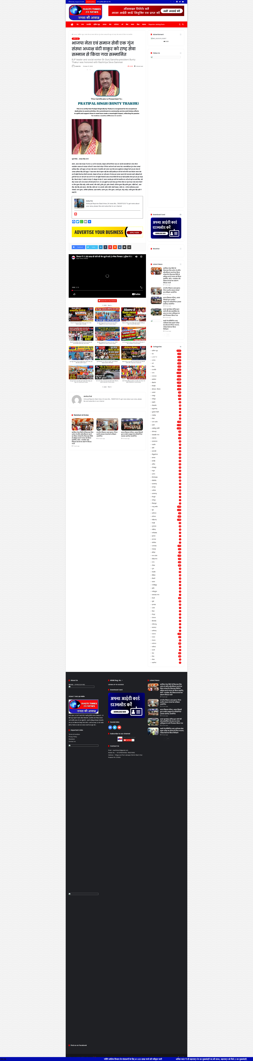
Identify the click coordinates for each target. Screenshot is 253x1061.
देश (77, 24)
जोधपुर (154, 399)
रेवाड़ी (153, 523)
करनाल (154, 539)
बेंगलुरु (153, 614)
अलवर (153, 392)
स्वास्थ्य (144, 24)
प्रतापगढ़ (154, 484)
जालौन (154, 444)
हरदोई (153, 461)
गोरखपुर (154, 467)
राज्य (82, 24)
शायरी (153, 650)
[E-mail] (75, 215)
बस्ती (153, 425)
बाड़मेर (153, 402)
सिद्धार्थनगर (155, 454)
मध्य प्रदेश (154, 555)
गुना (153, 569)
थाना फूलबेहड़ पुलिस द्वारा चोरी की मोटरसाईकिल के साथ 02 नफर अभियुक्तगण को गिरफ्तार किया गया (171, 312)
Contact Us (72, 741)
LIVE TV (154, 357)
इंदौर (153, 588)
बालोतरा (154, 379)
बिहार (153, 611)
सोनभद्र (154, 431)
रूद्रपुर (154, 549)
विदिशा (153, 575)
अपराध (104, 24)
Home (75, 34)
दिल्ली (153, 598)
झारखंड (154, 604)
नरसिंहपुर (154, 585)
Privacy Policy (73, 736)
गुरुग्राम (154, 526)
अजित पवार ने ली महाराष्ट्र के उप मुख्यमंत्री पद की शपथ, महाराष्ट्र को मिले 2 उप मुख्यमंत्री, (122, 1059)
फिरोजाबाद (155, 477)
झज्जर (153, 536)
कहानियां (154, 662)
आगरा (153, 474)
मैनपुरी (153, 497)
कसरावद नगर (155, 595)
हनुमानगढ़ (154, 409)
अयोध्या (154, 490)
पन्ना (153, 562)
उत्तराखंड (154, 546)
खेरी (153, 448)
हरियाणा (154, 516)
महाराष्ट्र (154, 627)
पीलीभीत (154, 480)
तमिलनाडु (154, 624)
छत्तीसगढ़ (154, 630)
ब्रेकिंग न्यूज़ (97, 24)
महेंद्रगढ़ (154, 520)
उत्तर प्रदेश (155, 422)
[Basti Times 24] (85, 12)
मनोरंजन (116, 24)
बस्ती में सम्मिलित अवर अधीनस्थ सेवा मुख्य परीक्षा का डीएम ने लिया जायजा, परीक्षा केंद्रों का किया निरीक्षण (121, 1)
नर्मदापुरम (154, 591)
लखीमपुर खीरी (156, 428)
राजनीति (88, 24)
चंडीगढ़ (154, 529)
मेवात (153, 418)
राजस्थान (154, 376)
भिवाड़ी (153, 386)
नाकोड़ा (154, 415)
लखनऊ (154, 438)
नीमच (153, 565)
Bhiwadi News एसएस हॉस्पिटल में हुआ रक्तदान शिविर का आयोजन (200, 1059)
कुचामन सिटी (155, 412)
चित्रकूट (154, 503)
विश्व (127, 24)
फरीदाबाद (154, 533)
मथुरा (153, 471)
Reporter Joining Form (156, 24)
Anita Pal (77, 66)
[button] (110, 305)
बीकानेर (154, 382)
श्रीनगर (154, 513)
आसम (153, 608)
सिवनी (153, 578)
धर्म (122, 24)
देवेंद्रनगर (154, 559)
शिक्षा (138, 24)
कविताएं (154, 646)
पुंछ (153, 510)
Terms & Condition (74, 734)
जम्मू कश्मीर (155, 506)
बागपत (153, 458)
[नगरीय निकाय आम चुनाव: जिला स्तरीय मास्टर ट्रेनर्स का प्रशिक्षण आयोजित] (107, 424)
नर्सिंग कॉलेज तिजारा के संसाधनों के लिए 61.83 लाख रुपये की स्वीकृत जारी (44, 1059)
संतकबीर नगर (155, 435)
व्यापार (132, 24)
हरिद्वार (153, 552)
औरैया (153, 464)
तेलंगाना (154, 617)
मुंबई (153, 601)
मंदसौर (154, 572)
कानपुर (154, 487)
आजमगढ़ (154, 493)
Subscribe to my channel (108, 300)
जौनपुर (154, 500)
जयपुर (153, 396)
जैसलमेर (154, 405)
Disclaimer (72, 739)
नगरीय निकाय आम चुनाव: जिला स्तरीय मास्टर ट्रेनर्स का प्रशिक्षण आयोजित (107, 434)
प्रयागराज (154, 441)
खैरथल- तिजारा (156, 389)
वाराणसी (154, 451)
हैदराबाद (154, 621)
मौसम (153, 659)
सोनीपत (154, 542)
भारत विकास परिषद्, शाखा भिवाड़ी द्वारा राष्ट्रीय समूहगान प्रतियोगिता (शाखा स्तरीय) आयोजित (132, 434)
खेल (110, 24)
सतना (153, 582)
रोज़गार (153, 640)
